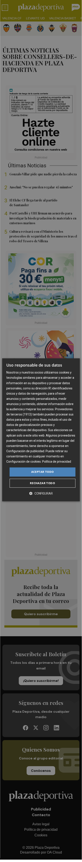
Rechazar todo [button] (42, 483)
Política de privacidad (56, 461)
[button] (41, 493)
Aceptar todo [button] (42, 472)
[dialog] (41, 429)
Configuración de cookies (23, 461)
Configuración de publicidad (25, 451)
